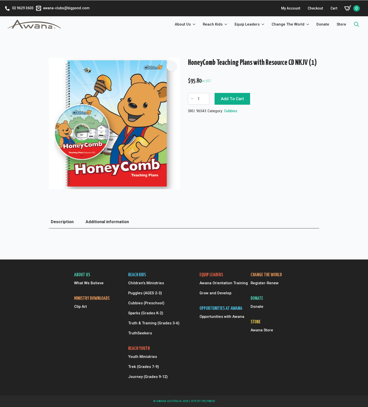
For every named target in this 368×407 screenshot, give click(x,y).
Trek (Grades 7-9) (143, 366)
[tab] (62, 221)
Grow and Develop (215, 293)
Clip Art (80, 306)
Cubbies (230, 111)
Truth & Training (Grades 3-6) (151, 323)
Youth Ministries (142, 356)
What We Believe (89, 283)
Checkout (315, 8)
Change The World (288, 24)
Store (341, 24)
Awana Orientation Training (221, 283)
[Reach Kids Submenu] (227, 24)
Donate (322, 24)
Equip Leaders (247, 24)
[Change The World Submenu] (308, 24)
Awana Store (262, 330)
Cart (333, 8)
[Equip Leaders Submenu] (264, 24)
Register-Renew (265, 283)
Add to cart (232, 98)
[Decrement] (192, 98)
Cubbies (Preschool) (146, 303)
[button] (171, 66)
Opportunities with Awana (221, 316)
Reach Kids (213, 24)
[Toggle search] (356, 24)
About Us (183, 24)
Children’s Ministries (146, 283)
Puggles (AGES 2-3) (145, 293)
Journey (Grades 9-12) (148, 376)
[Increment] (205, 98)
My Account (290, 8)
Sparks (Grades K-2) (145, 313)
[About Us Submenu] (195, 24)
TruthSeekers (140, 333)
